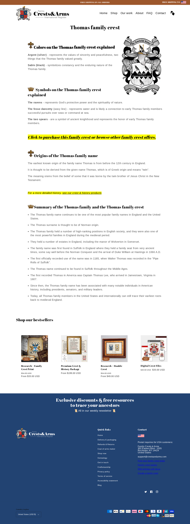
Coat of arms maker (106, 449)
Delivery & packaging (107, 440)
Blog (99, 485)
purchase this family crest (67, 137)
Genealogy (102, 458)
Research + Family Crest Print (31, 367)
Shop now (102, 453)
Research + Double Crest (111, 367)
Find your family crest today (151, 461)
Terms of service (105, 476)
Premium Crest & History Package (71, 367)
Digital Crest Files (151, 365)
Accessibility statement (108, 481)
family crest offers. (138, 137)
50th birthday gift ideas (149, 469)
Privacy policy (104, 472)
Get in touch (103, 462)
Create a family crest (148, 473)
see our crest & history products (82, 193)
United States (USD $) (27, 514)
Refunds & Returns (106, 444)
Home (100, 435)
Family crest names (147, 465)
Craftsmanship (104, 467)
